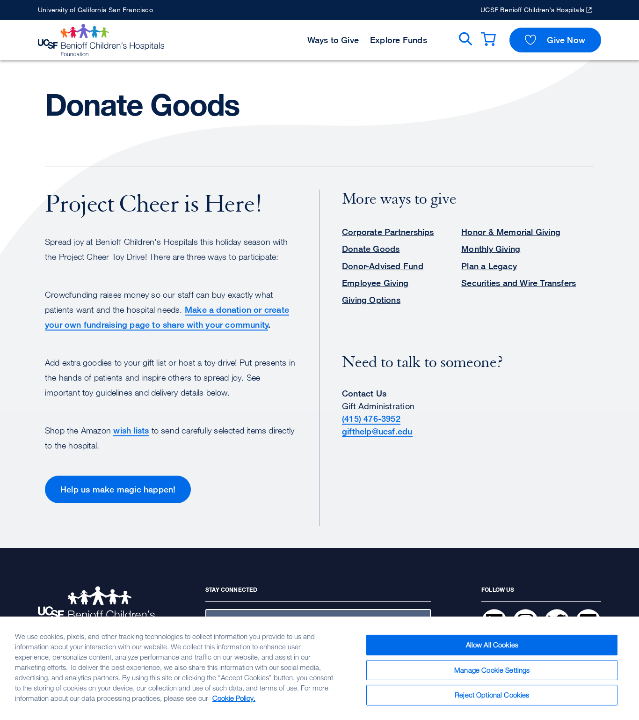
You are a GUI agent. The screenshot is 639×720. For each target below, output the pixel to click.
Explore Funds (398, 40)
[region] (319, 668)
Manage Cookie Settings (492, 670)
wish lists (131, 430)
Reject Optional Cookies (492, 695)
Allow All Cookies (492, 644)
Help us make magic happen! (117, 489)
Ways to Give (333, 40)
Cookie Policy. (233, 698)
